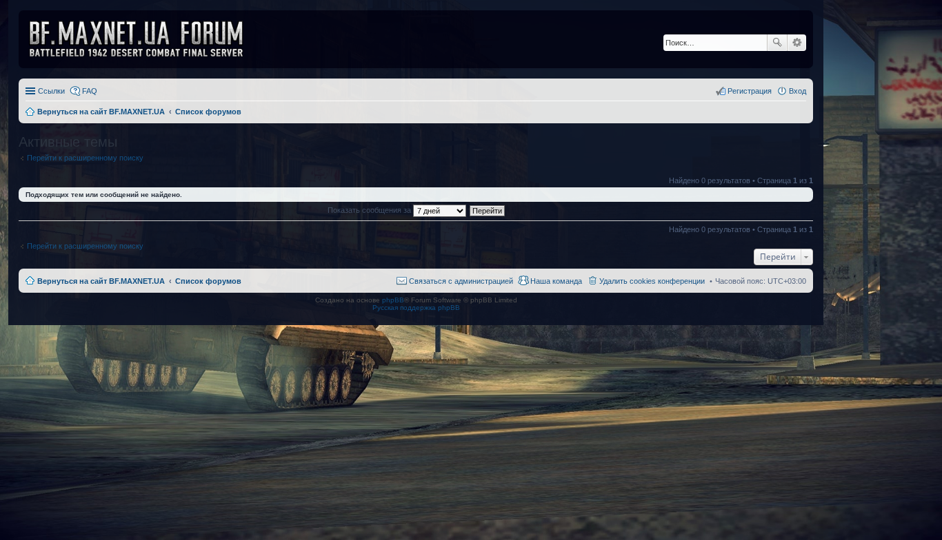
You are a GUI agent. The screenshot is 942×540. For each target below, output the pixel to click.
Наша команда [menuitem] (556, 281)
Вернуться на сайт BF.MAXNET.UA (101, 281)
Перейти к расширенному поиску (85, 158)
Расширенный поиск (797, 42)
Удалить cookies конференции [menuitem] (652, 281)
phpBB (393, 300)
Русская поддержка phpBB (416, 307)
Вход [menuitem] (797, 91)
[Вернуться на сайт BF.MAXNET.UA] (145, 39)
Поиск (777, 42)
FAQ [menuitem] (89, 91)
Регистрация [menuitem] (750, 91)
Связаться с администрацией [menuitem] (461, 281)
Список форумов (208, 281)
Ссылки (51, 91)
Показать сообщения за (370, 210)
